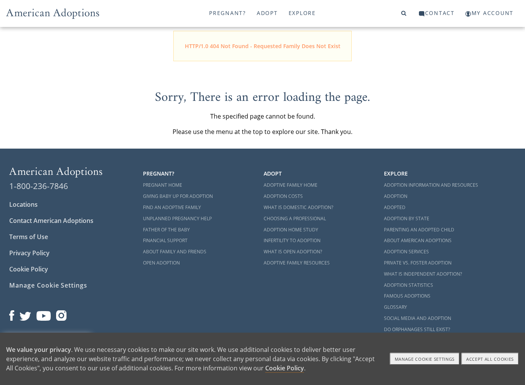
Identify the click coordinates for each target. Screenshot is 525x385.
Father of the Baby (166, 229)
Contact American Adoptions (51, 220)
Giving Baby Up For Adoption (178, 196)
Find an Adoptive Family (172, 207)
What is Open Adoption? (293, 251)
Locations (23, 204)
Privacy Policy (29, 253)
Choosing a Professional (295, 218)
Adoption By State (406, 218)
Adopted (394, 207)
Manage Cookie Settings (48, 285)
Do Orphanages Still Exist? (417, 329)
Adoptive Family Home (290, 185)
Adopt (267, 13)
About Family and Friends (174, 251)
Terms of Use (28, 237)
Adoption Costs (283, 196)
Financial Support (165, 240)
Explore (302, 13)
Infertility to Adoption (292, 240)
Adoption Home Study (291, 229)
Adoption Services (406, 251)
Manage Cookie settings (425, 359)
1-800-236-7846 (38, 186)
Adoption (395, 196)
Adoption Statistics (408, 285)
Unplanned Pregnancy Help (177, 218)
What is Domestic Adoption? (298, 207)
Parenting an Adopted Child (419, 229)
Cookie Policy (28, 269)
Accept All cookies (490, 359)
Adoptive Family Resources (297, 262)
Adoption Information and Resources (431, 185)
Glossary (395, 307)
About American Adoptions (418, 240)
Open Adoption (161, 262)
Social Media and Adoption (417, 318)
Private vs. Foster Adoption (418, 262)
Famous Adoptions (407, 296)
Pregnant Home (162, 185)
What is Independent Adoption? (423, 274)
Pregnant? (227, 13)
